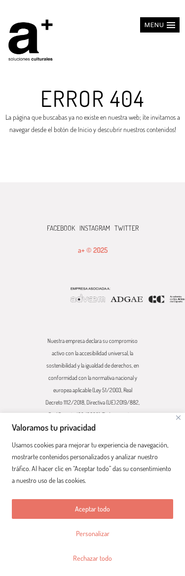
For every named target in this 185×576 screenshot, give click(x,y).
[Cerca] (178, 417)
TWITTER (126, 228)
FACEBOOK (61, 228)
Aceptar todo (92, 509)
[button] (160, 25)
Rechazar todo (92, 558)
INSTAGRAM (94, 228)
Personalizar (93, 533)
